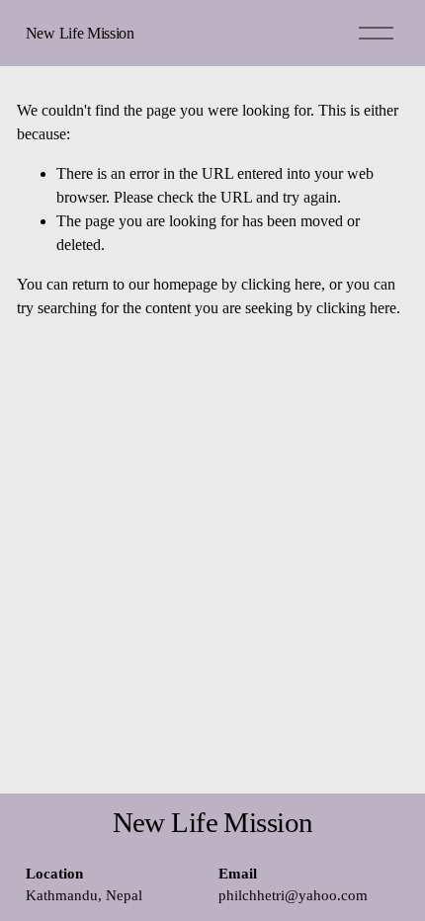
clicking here (281, 284)
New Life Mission (80, 33)
